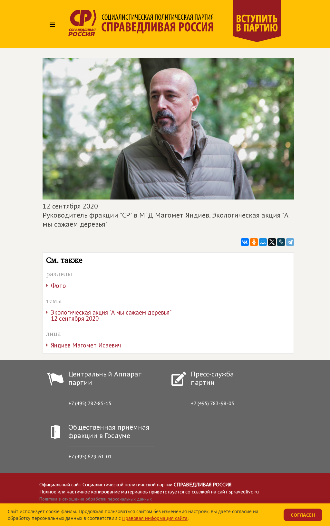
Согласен (303, 515)
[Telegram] (290, 242)
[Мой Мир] (263, 242)
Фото (58, 285)
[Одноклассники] (254, 242)
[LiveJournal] (281, 242)
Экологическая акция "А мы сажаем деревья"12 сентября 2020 (111, 315)
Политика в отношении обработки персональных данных (95, 499)
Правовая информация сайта (155, 518)
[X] (272, 242)
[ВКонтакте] (245, 242)
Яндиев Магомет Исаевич (86, 345)
